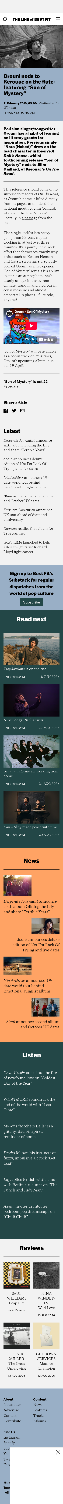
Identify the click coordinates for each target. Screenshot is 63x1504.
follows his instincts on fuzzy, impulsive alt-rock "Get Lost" (30, 1158)
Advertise (11, 1410)
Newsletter (12, 1404)
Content (40, 1399)
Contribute (12, 1421)
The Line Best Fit (32, 19)
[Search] (5, 19)
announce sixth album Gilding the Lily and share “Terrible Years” (28, 445)
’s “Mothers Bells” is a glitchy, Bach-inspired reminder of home (28, 1132)
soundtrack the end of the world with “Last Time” (29, 1105)
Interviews (14, 677)
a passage (29, 218)
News (37, 1404)
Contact (10, 1415)
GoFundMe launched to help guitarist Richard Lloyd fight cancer (27, 547)
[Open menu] (58, 19)
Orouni (10, 133)
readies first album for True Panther (28, 531)
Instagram (12, 1437)
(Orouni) (29, 112)
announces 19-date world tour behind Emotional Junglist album (26, 482)
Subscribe (31, 602)
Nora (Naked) (18, 146)
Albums (39, 1421)
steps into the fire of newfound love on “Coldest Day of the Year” (30, 1078)
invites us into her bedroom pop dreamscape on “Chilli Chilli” (29, 1212)
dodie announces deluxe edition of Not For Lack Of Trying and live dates (25, 464)
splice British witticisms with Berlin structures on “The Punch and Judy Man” (30, 1185)
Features (40, 1410)
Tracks (11, 112)
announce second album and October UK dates (28, 499)
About (8, 1399)
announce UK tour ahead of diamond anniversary (28, 515)
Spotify (9, 1443)
